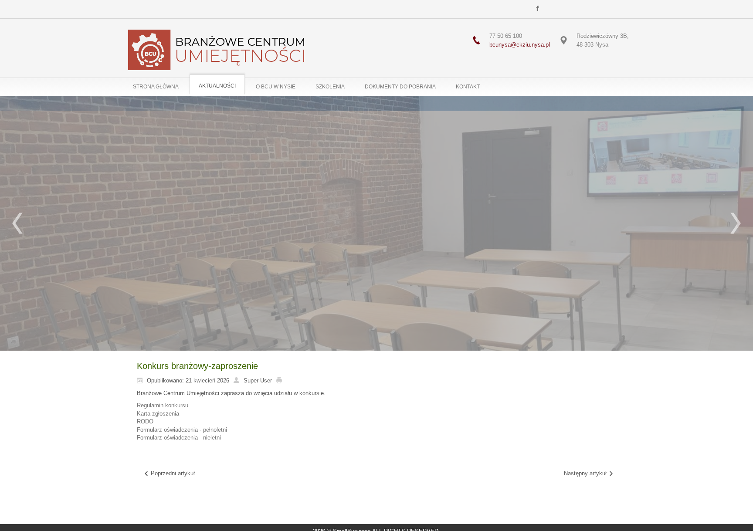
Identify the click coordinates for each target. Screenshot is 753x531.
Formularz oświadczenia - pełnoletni (182, 429)
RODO (145, 421)
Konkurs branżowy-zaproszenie (197, 366)
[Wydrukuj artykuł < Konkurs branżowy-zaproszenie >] (281, 380)
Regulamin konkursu (162, 405)
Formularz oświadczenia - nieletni (179, 437)
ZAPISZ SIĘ (376, 287)
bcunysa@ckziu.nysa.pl (519, 44)
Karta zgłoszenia (158, 413)
